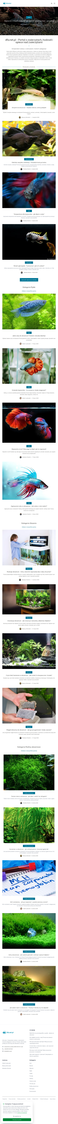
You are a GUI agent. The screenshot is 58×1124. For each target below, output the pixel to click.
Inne (30, 1063)
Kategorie (33, 1060)
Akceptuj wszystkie (17, 1119)
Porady (31, 1076)
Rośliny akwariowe (29, 793)
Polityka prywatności (21, 1098)
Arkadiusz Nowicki (6, 1068)
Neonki (31, 1065)
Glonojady (29, 17)
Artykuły (32, 1030)
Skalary (31, 1078)
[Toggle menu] (54, 3)
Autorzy (4, 1060)
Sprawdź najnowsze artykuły (29, 279)
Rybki (29, 211)
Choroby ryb (32, 1083)
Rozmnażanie (29, 159)
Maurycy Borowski (6, 1065)
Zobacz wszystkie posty (29, 291)
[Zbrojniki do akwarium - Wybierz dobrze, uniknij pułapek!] (29, 89)
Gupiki (31, 1073)
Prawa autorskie (12, 1098)
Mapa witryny (52, 1098)
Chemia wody (33, 1081)
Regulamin (5, 1098)
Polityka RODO (35, 1098)
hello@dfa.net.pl (8, 1051)
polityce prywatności (22, 1112)
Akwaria (29, 568)
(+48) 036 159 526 (8, 1049)
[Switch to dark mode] (51, 3)
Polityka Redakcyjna (44, 1098)
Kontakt (28, 1098)
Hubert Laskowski (6, 1063)
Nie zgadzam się (17, 1116)
